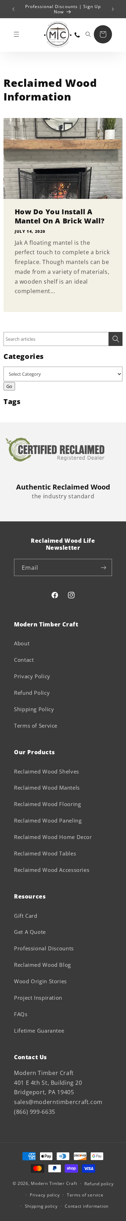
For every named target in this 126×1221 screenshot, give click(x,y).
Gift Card (25, 915)
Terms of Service (35, 725)
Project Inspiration (38, 997)
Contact (24, 659)
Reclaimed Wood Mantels (47, 787)
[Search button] (115, 339)
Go (9, 386)
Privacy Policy (32, 676)
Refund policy (99, 1183)
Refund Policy (32, 692)
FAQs (21, 1014)
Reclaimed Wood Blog (42, 964)
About (21, 643)
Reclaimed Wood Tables (45, 853)
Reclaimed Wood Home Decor (53, 836)
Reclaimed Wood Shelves (46, 771)
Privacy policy (44, 1195)
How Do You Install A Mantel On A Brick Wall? (60, 216)
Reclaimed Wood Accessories (51, 869)
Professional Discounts (44, 948)
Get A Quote (30, 931)
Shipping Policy (34, 709)
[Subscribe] (104, 567)
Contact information (86, 1206)
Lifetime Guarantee (39, 1030)
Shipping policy (41, 1206)
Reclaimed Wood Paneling (48, 820)
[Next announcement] (112, 9)
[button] (16, 34)
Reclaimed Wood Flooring (47, 803)
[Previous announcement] (13, 9)
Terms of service (85, 1195)
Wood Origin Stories (40, 981)
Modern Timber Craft (54, 1183)
